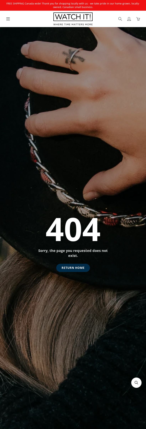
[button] (136, 383)
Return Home (73, 268)
